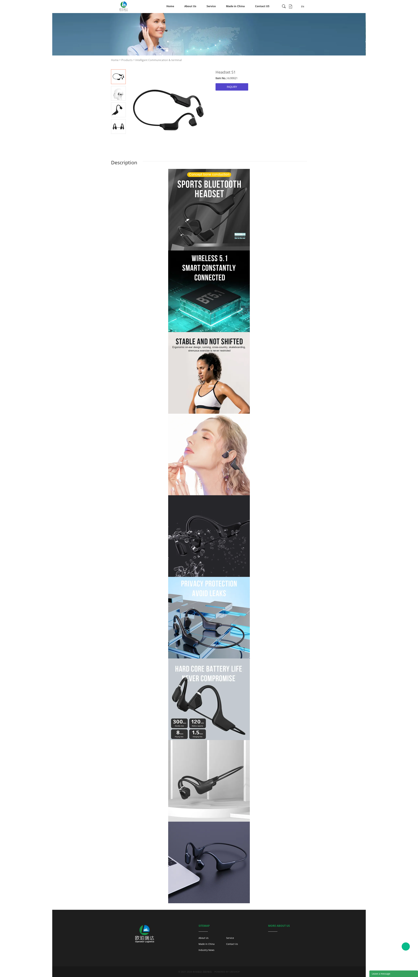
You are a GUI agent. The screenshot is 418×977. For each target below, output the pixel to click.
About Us (190, 6)
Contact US (262, 6)
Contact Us (232, 944)
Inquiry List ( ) (290, 6)
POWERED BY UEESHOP (227, 971)
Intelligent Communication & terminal (158, 60)
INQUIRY (232, 87)
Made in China (235, 6)
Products (127, 60)
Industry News (206, 950)
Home (170, 6)
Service (211, 6)
